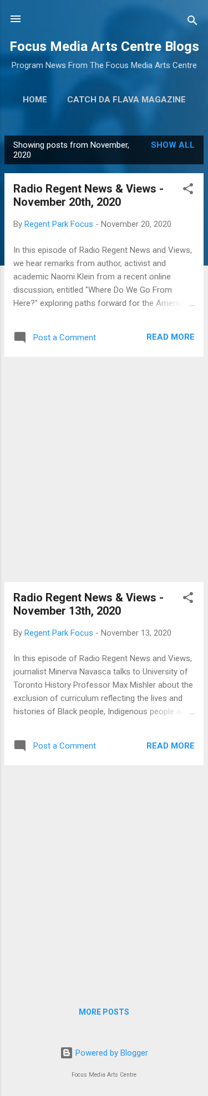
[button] (188, 190)
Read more (170, 337)
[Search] (192, 22)
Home (35, 100)
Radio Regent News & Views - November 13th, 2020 (88, 604)
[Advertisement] (104, 469)
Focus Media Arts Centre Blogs (104, 46)
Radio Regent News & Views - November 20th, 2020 (88, 195)
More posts (104, 1011)
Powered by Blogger (110, 1053)
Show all (173, 145)
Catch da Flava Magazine (126, 100)
